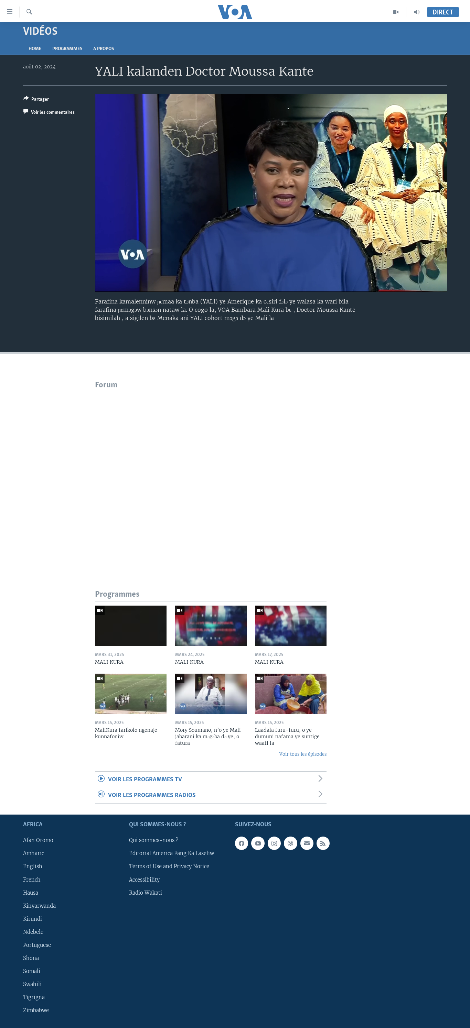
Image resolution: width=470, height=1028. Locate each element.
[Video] (395, 12)
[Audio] (416, 12)
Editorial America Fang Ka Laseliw (171, 854)
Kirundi (32, 919)
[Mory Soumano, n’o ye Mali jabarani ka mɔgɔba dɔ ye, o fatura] (211, 694)
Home (35, 49)
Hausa (30, 893)
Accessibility (144, 880)
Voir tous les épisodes (303, 754)
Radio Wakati (145, 893)
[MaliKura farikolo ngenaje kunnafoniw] (131, 694)
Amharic (33, 854)
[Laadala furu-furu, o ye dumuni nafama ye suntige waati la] (291, 694)
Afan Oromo (38, 840)
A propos (103, 49)
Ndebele (33, 932)
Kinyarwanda (39, 906)
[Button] (36, 100)
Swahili (32, 984)
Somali (31, 971)
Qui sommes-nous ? (153, 840)
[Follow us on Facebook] (241, 843)
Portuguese (37, 945)
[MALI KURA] (131, 626)
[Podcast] (290, 843)
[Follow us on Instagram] (274, 843)
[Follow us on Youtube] (257, 843)
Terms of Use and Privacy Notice (169, 867)
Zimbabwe (36, 1010)
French (32, 880)
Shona (31, 958)
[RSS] (323, 843)
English (32, 867)
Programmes (67, 49)
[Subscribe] (306, 843)
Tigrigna (34, 997)
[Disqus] (213, 478)
